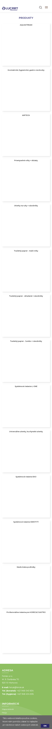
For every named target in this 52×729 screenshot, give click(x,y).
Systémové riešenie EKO (26, 477)
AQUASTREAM (26, 25)
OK (45, 726)
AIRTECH (26, 115)
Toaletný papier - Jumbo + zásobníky (26, 341)
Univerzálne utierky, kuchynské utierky (26, 432)
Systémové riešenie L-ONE (26, 386)
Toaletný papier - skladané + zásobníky (26, 296)
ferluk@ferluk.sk (16, 687)
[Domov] (10, 6)
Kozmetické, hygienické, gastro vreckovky (26, 70)
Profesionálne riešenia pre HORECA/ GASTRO (26, 612)
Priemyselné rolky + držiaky (26, 160)
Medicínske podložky (26, 567)
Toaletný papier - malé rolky (26, 251)
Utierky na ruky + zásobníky (26, 206)
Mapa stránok (8, 709)
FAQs (4, 713)
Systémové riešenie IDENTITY (26, 522)
